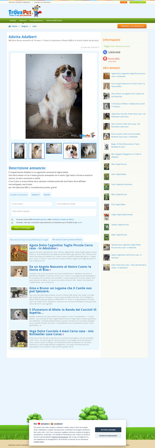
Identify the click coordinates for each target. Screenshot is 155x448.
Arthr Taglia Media (118, 174)
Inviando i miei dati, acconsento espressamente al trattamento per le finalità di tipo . (49, 222)
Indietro (14, 91)
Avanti (93, 91)
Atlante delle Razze (54, 20)
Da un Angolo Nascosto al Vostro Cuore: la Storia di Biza (60, 268)
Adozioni (23, 20)
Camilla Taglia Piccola (120, 224)
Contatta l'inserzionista (18, 195)
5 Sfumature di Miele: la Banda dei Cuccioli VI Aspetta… (62, 311)
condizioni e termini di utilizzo (63, 219)
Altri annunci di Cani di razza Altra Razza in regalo (29, 240)
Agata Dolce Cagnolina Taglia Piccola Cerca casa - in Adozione (61, 246)
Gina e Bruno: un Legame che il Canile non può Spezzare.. (60, 289)
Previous (12, 151)
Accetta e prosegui (108, 430)
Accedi (123, 2)
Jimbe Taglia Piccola (119, 235)
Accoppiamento (36, 20)
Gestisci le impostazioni (108, 436)
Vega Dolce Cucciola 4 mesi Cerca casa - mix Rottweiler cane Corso (61, 332)
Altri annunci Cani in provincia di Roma (67, 240)
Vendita (13, 20)
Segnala (47, 195)
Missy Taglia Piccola (119, 194)
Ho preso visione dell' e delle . (45, 219)
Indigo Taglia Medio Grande (122, 214)
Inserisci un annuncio (42, 2)
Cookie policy (39, 442)
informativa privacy (39, 219)
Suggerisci (36, 195)
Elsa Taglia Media (118, 204)
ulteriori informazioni (60, 437)
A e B (80, 222)
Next (96, 151)
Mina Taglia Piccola (118, 164)
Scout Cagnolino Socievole (121, 184)
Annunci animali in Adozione (19, 2)
